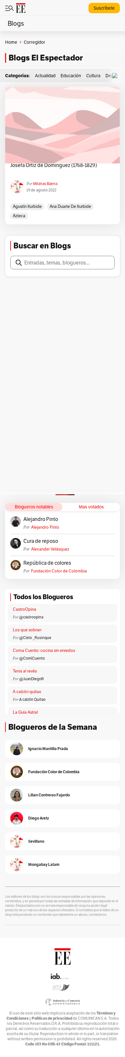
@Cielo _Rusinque (35, 637)
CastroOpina (24, 609)
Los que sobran (27, 630)
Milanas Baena (45, 183)
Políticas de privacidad (52, 1018)
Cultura (93, 76)
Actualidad (45, 76)
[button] (116, 76)
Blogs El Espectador (46, 58)
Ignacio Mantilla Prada (48, 748)
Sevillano (36, 841)
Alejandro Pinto (40, 519)
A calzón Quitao (32, 699)
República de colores (47, 563)
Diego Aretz (38, 818)
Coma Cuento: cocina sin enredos (44, 650)
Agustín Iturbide (27, 206)
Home (11, 42)
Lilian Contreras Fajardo (49, 795)
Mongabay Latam (43, 864)
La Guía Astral (25, 712)
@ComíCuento (32, 658)
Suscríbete (104, 8)
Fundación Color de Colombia (59, 571)
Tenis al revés (25, 671)
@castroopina (31, 617)
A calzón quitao (27, 691)
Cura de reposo (40, 541)
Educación (71, 76)
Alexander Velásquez (50, 549)
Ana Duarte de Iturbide (70, 206)
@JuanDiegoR (31, 678)
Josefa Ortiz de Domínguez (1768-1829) (53, 165)
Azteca (19, 215)
